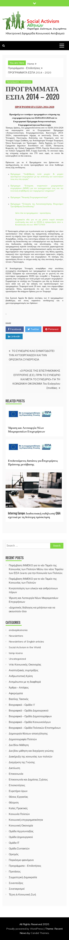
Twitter (34, 329)
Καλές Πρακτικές (18, 808)
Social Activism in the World (25, 647)
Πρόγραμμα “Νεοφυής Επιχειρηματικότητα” (29, 197)
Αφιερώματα (16, 693)
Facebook (15, 329)
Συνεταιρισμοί (17, 888)
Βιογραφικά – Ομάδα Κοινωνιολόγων (30, 722)
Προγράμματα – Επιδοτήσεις (25, 865)
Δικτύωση (14, 768)
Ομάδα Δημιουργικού (21, 837)
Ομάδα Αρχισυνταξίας (21, 831)
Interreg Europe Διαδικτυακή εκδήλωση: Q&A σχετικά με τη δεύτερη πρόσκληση (34, 515)
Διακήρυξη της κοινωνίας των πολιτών (30, 756)
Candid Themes (40, 933)
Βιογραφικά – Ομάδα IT (22, 704)
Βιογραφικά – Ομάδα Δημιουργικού (28, 710)
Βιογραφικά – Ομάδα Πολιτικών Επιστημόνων (35, 727)
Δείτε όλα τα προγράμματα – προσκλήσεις (33, 213)
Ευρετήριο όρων (18, 791)
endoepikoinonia (18, 630)
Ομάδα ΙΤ (14, 842)
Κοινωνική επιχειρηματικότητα (26, 819)
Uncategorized (17, 658)
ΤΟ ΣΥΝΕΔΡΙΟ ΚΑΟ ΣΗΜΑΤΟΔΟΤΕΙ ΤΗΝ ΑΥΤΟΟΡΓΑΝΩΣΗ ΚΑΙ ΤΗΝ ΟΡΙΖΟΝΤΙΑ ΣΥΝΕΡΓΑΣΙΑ (31, 355)
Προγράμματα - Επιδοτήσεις (19, 82)
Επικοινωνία (16, 773)
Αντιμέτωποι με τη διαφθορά (25, 681)
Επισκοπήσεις (17, 785)
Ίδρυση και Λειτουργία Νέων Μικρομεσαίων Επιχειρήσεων (26, 429)
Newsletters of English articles (26, 641)
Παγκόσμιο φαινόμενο (21, 860)
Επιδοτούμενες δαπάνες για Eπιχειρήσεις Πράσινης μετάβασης (33, 462)
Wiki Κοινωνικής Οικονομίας (25, 664)
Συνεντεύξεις (16, 883)
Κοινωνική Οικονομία (21, 825)
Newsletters (16, 635)
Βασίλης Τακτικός (19, 699)
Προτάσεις (15, 871)
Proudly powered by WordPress (25, 928)
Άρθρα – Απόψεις (19, 687)
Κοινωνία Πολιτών (19, 814)
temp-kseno (16, 653)
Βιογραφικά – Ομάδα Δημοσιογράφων (30, 716)
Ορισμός (14, 854)
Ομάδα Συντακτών (19, 848)
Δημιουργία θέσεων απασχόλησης (28, 733)
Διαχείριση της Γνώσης (22, 762)
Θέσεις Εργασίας (18, 796)
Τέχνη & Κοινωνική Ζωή (22, 894)
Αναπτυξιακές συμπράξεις (23, 670)
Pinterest (53, 329)
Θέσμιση (14, 802)
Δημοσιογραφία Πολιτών (23, 739)
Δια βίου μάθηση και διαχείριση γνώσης (31, 750)
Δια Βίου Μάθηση (19, 745)
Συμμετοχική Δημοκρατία (23, 877)
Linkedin (15, 336)
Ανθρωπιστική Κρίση (21, 676)
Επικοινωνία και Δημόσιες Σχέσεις (28, 779)
